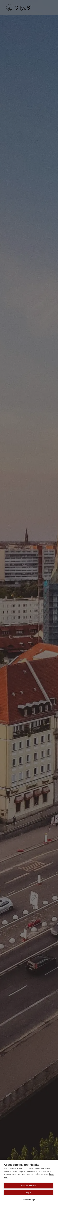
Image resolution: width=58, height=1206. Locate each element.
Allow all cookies (28, 1186)
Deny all (28, 1193)
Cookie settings (28, 1200)
